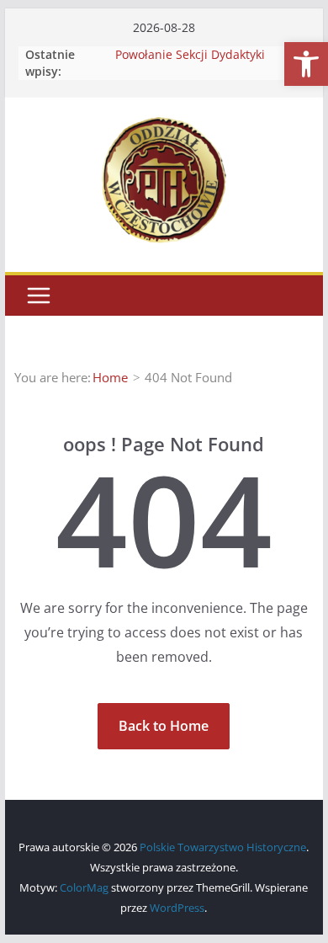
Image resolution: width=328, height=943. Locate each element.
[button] (306, 64)
